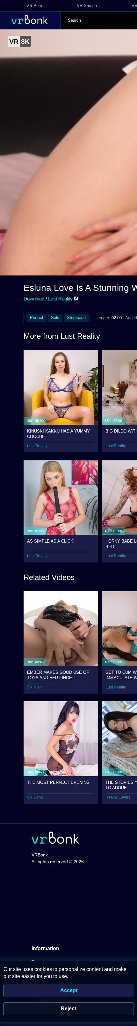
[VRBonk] (55, 838)
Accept (68, 990)
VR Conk (35, 797)
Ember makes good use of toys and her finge (58, 675)
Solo (55, 317)
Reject (68, 1008)
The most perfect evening (58, 782)
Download (34, 298)
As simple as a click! (51, 541)
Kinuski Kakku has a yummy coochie (58, 434)
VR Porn (34, 5)
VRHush (34, 687)
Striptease (76, 317)
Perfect (36, 317)
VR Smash (87, 5)
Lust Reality (61, 298)
